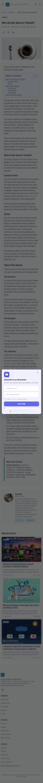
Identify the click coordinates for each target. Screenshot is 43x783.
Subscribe (21, 404)
